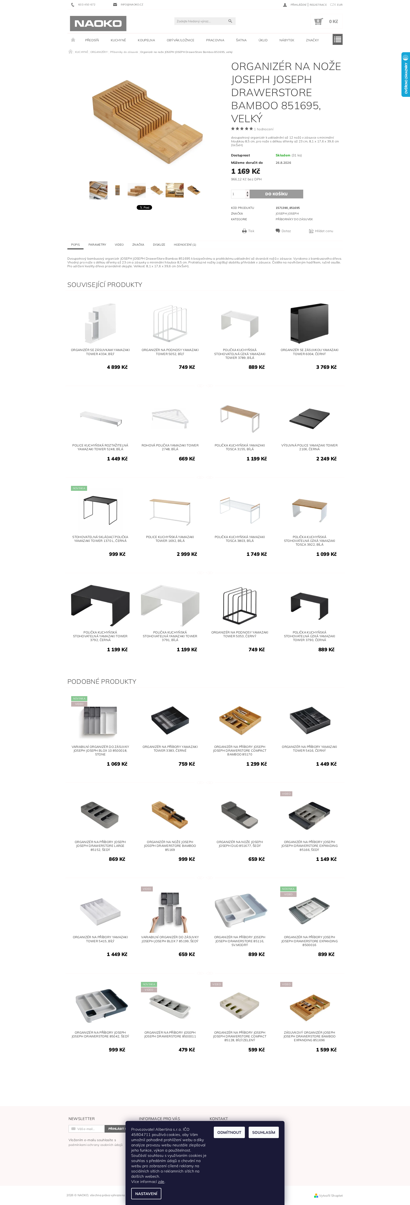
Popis (75, 244)
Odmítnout (229, 1132)
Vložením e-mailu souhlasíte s (96, 1142)
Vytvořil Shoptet (331, 1195)
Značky (312, 40)
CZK (333, 4)
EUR (340, 4)
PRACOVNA (215, 40)
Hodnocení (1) (185, 244)
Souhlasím (263, 1132)
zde (161, 1181)
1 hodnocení (263, 129)
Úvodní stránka (73, 40)
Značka (138, 244)
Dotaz (286, 231)
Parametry (97, 244)
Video (119, 244)
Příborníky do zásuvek (294, 219)
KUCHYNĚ (118, 40)
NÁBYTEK (287, 40)
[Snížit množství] (247, 196)
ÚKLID (263, 40)
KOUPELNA (146, 40)
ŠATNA (241, 40)
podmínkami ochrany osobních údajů (96, 1145)
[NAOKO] (98, 23)
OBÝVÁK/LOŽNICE (180, 40)
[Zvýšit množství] (247, 192)
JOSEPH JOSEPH (287, 213)
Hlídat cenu (324, 231)
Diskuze (159, 244)
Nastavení (146, 1193)
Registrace (318, 4)
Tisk (251, 231)
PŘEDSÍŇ (92, 40)
